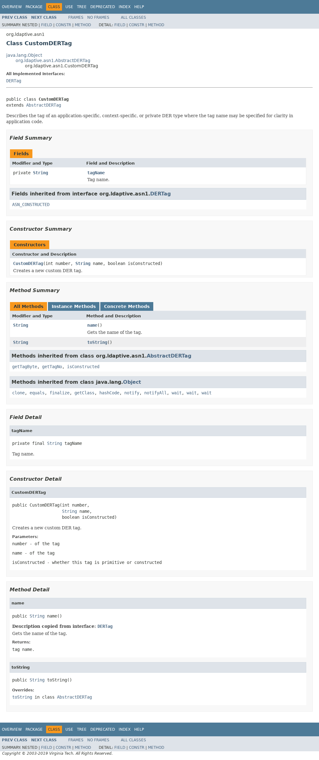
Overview (12, 7)
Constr (63, 25)
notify (131, 392)
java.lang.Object (24, 55)
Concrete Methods (127, 306)
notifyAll (155, 392)
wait (177, 392)
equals (37, 392)
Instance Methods (74, 306)
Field (46, 25)
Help (139, 7)
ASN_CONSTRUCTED (31, 204)
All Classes (133, 17)
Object (132, 382)
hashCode (109, 392)
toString (97, 342)
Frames (75, 17)
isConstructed (83, 366)
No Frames (98, 17)
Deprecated (102, 7)
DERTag (13, 80)
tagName (96, 172)
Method (83, 25)
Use (69, 7)
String (40, 172)
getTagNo (52, 366)
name (92, 325)
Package (34, 7)
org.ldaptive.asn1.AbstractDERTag (53, 60)
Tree (82, 7)
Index (125, 7)
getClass (84, 392)
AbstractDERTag (43, 105)
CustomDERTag (28, 263)
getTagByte (24, 366)
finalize (59, 392)
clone (18, 392)
